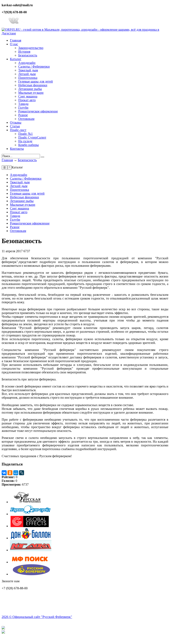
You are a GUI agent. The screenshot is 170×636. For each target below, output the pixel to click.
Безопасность (27, 160)
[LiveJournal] (21, 472)
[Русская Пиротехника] (30, 502)
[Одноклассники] (9, 472)
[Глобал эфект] (30, 526)
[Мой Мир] (15, 472)
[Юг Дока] (30, 550)
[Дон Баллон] (30, 538)
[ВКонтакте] (4, 472)
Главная (7, 160)
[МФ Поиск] (30, 562)
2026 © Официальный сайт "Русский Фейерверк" (37, 617)
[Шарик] (30, 514)
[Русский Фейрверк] (30, 574)
